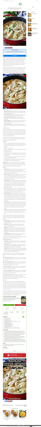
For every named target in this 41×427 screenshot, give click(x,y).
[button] (3, 301)
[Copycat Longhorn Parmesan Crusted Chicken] (29, 24)
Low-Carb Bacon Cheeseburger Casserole (34, 28)
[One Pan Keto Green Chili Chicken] (22, 413)
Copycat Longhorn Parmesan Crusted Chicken (35, 23)
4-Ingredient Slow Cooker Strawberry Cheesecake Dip (35, 33)
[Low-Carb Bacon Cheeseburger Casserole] (29, 29)
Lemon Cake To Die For (34, 13)
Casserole (5, 225)
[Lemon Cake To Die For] (29, 15)
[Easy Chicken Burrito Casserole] (14, 413)
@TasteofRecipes (16, 355)
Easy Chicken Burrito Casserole (15, 418)
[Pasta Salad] (29, 20)
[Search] (37, 1)
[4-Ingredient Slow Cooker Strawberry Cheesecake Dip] (29, 34)
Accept (31, 426)
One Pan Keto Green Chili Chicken (22, 418)
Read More (34, 426)
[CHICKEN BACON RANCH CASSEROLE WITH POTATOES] (6, 413)
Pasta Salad (33, 18)
